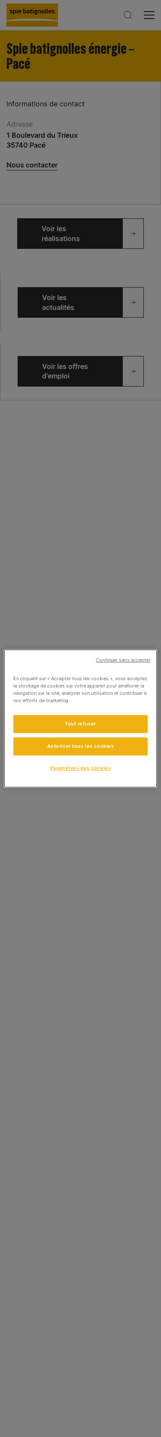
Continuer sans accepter (123, 660)
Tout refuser (80, 724)
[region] (80, 718)
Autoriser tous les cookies (80, 746)
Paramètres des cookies (80, 768)
